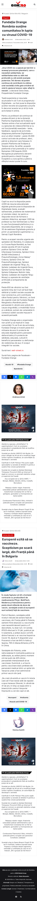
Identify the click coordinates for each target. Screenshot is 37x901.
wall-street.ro (17, 350)
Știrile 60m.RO (15, 14)
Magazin (25, 14)
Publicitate (21, 889)
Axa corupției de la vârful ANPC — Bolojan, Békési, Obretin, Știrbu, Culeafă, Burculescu (18, 481)
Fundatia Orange (24, 364)
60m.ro (12, 879)
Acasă (6, 14)
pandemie (19, 369)
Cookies (18, 892)
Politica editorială (15, 885)
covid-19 (10, 364)
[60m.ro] (18, 4)
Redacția (20, 882)
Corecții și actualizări (28, 885)
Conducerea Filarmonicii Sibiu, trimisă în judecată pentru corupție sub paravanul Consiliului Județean (18, 503)
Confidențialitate (30, 889)
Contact (14, 889)
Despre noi (13, 882)
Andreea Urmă (9, 39)
